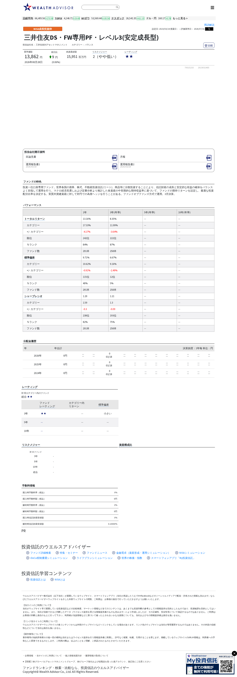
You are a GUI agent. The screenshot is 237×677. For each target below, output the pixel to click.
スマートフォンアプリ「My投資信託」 (173, 557)
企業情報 (29, 655)
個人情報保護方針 (73, 655)
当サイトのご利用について (49, 655)
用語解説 (209, 24)
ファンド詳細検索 (40, 552)
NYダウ (85, 18)
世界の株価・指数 (132, 557)
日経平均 (28, 18)
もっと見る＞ (180, 18)
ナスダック (117, 18)
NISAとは (60, 579)
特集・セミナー (69, 552)
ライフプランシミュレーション (95, 557)
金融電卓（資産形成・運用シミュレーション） (143, 552)
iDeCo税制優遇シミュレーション (49, 557)
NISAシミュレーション (192, 552)
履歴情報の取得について (96, 655)
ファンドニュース (97, 552)
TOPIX (58, 18)
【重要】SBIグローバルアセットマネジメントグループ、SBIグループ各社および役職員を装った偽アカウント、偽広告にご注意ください (87, 661)
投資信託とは (38, 579)
